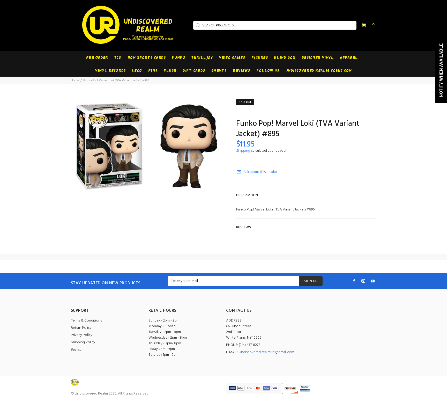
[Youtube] (372, 281)
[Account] (372, 25)
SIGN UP (310, 281)
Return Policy (81, 328)
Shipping (243, 151)
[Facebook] (354, 281)
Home (75, 80)
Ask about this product (261, 172)
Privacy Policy (81, 335)
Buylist (76, 350)
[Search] (197, 25)
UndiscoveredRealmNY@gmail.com (266, 352)
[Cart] (364, 25)
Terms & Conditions (86, 321)
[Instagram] (363, 281)
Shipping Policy (83, 342)
